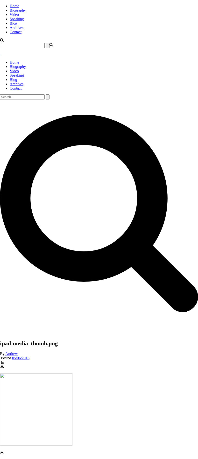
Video (14, 15)
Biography (18, 10)
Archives (16, 28)
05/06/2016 (20, 358)
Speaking (17, 19)
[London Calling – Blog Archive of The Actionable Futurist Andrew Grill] (0, 54)
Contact (15, 32)
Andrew (11, 354)
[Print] (2, 367)
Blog (13, 23)
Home (14, 6)
